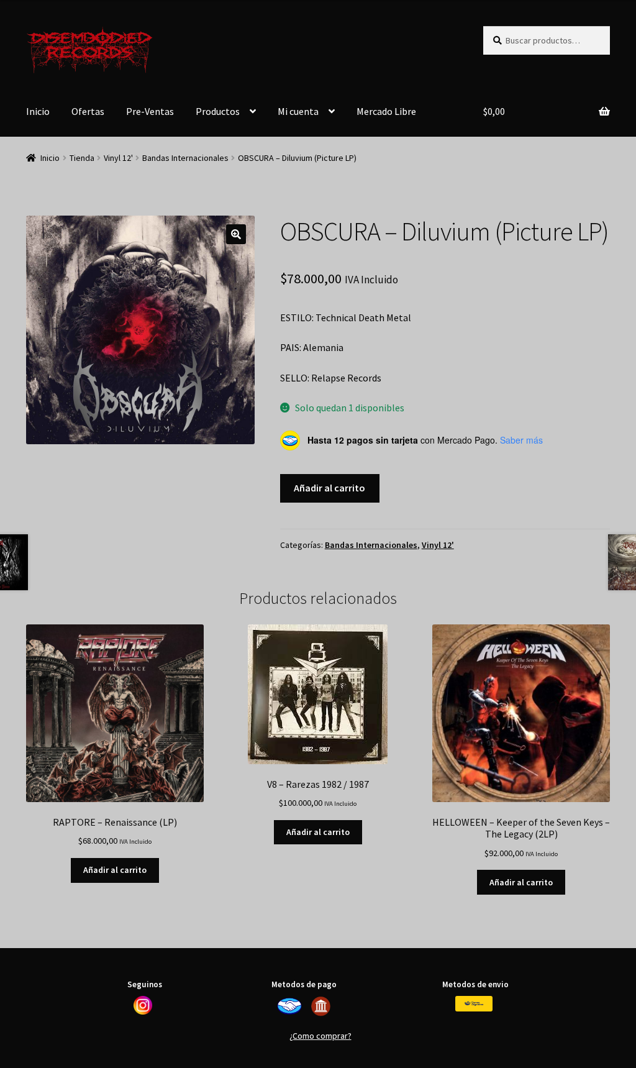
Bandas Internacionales (185, 157)
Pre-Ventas (150, 111)
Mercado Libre (386, 111)
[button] (236, 234)
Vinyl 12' (118, 157)
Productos (218, 111)
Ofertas (87, 111)
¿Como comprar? (320, 1035)
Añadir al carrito (329, 488)
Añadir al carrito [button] (115, 869)
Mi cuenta (298, 111)
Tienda (82, 157)
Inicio (38, 111)
